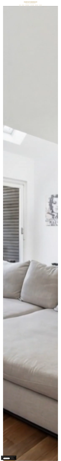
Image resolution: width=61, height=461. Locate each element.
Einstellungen (12, 458)
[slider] (29, 460)
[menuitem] (20, 5)
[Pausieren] (3, 460)
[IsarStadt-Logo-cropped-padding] (30, 2)
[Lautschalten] (57, 460)
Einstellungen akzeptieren (6, 458)
